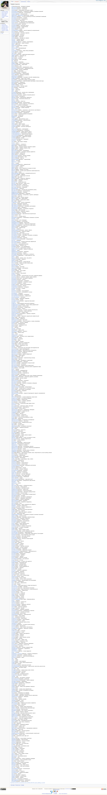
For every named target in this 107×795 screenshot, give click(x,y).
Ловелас (13, 346)
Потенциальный (15, 470)
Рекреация (14, 534)
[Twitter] (52, 791)
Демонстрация (15, 156)
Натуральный (14, 398)
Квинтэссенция (15, 265)
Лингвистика (17, 785)
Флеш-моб (14, 720)
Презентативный (15, 479)
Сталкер (13, 633)
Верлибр (13, 101)
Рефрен (13, 565)
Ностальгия (14, 404)
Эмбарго (13, 776)
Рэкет (13, 572)
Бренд (13, 83)
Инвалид (13, 218)
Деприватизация (15, 159)
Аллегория (14, 25)
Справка (3, 17)
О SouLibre (55, 793)
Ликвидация (14, 338)
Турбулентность (15, 696)
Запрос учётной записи (99, 0)
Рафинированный (15, 514)
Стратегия (14, 642)
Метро (13, 369)
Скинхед (13, 613)
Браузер (13, 82)
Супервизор (14, 653)
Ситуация (13, 611)
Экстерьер (14, 771)
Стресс (13, 643)
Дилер (13, 180)
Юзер (13, 778)
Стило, (13, 639)
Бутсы (13, 88)
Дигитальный (14, 174)
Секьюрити (14, 589)
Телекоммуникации (15, 666)
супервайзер (19, 653)
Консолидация (15, 294)
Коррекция (14, 312)
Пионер (13, 455)
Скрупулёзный (15, 614)
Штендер (13, 764)
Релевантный (14, 538)
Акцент (13, 22)
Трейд (13, 685)
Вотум (13, 113)
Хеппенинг (14, 742)
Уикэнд (13, 701)
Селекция (14, 591)
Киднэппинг (14, 268)
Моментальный (15, 380)
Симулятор (14, 604)
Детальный (14, 165)
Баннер (13, 59)
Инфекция (14, 250)
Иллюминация (14, 208)
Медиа (13, 359)
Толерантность (15, 675)
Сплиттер (13, 625)
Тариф (13, 663)
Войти (105, 0)
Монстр (13, 384)
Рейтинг (13, 529)
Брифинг (13, 84)
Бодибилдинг (14, 77)
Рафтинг (13, 515)
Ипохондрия (14, 254)
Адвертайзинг (14, 15)
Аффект (13, 55)
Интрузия (13, 247)
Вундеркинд (14, 116)
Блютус (13, 74)
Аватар (13, 10)
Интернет (13, 245)
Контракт (13, 299)
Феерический (14, 715)
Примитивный (14, 494)
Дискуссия (14, 185)
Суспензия (14, 657)
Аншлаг (13, 34)
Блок (13, 72)
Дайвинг (13, 146)
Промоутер (14, 501)
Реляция (13, 544)
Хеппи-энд (14, 743)
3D (12, 6)
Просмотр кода (23, 1)
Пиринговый (14, 456)
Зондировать (14, 202)
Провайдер (14, 495)
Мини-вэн (14, 370)
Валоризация (14, 94)
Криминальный (15, 319)
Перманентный (15, 447)
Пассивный (14, 438)
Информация (14, 252)
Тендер (13, 667)
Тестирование (14, 671)
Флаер (13, 719)
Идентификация (15, 206)
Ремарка (13, 546)
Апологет (13, 39)
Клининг (13, 270)
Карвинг (13, 260)
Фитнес (13, 718)
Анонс (13, 31)
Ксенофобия (14, 321)
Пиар (13, 452)
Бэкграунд (14, 92)
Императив (14, 212)
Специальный (14, 620)
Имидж (13, 209)
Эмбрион (13, 777)
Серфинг (13, 595)
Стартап (13, 635)
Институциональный (16, 241)
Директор (13, 175)
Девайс (13, 149)
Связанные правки (4, 25)
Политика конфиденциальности (47, 793)
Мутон (13, 394)
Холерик (13, 749)
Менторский (14, 365)
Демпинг (13, 158)
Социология (14, 619)
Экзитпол (13, 766)
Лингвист (13, 341)
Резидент (13, 524)
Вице (13, 108)
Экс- (12, 767)
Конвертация (14, 285)
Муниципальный (15, 393)
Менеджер (14, 360)
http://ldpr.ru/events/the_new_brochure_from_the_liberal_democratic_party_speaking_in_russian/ (27, 782)
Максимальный (15, 351)
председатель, (14, 623)
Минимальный (15, 371)
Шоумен (13, 762)
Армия (13, 44)
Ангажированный (15, 30)
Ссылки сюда (4, 24)
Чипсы (13, 753)
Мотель (13, 389)
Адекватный (14, 16)
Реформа (13, 563)
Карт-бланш (14, 261)
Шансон (13, 754)
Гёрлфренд (14, 131)
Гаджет (13, 118)
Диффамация (14, 192)
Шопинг (13, 759)
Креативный (14, 316)
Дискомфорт (14, 184)
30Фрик (13, 729)
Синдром (13, 608)
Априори (13, 40)
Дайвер (13, 145)
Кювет (13, 326)
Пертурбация (14, 450)
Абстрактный (14, 8)
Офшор (13, 427)
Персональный (15, 448)
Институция (14, 242)
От (12, 422)
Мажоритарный (15, 350)
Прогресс (13, 499)
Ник (12, 402)
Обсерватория (14, 409)
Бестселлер (14, 64)
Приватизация (14, 491)
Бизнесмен (14, 67)
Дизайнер (13, 178)
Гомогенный (14, 139)
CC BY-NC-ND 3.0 (68, 788)
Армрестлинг (14, 45)
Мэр (12, 395)
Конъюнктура (14, 309)
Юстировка (14, 781)
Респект (13, 557)
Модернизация (15, 376)
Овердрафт (14, 412)
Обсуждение (17, 1)
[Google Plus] (57, 791)
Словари (22, 785)
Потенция (14, 471)
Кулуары (13, 322)
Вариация (14, 97)
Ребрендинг (14, 517)
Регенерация (14, 520)
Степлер (13, 637)
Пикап (13, 453)
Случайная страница (5, 16)
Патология (14, 441)
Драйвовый (14, 197)
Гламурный (14, 136)
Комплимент (14, 283)
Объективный (14, 410)
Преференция (14, 489)
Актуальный (14, 21)
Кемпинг (13, 266)
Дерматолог (14, 161)
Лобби (13, 343)
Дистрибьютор (15, 190)
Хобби (13, 747)
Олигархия (14, 414)
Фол (12, 723)
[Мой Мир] (54, 791)
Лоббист (13, 345)
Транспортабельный (16, 680)
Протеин (13, 503)
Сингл (13, 606)
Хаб (12, 735)
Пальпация (14, 432)
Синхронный (14, 610)
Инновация (14, 231)
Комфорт (13, 284)
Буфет (13, 89)
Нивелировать (14, 400)
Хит (12, 744)
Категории (13, 785)
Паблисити (14, 429)
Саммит (13, 577)
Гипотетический (15, 135)
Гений (13, 127)
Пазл (13, 431)
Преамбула (14, 475)
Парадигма (14, 434)
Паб (12, 428)
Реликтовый (14, 543)
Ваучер (13, 98)
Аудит (13, 53)
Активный (14, 20)
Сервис (13, 594)
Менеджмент (14, 361)
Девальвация (14, 150)
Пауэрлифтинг (14, 442)
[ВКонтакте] (51, 791)
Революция (14, 519)
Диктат (13, 179)
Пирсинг (13, 457)
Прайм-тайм (14, 472)
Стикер (13, 638)
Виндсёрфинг (14, 102)
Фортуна (13, 725)
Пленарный (14, 461)
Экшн (13, 773)
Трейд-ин (13, 686)
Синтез (13, 609)
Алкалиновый (14, 24)
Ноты (2, 33)
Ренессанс (14, 548)
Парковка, (14, 437)
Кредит (13, 317)
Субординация (15, 648)
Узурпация (14, 700)
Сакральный (14, 576)
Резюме (13, 527)
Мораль (13, 388)
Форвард (13, 724)
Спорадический (15, 628)
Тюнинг (13, 699)
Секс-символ (14, 585)
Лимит (13, 340)
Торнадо (13, 676)
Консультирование (15, 297)
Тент (12, 668)
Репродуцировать (15, 552)
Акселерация (14, 17)
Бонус (13, 79)
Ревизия (13, 518)
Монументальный (15, 386)
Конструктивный (15, 295)
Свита (13, 581)
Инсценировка (14, 244)
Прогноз (13, 498)
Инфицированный (15, 251)
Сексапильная (14, 586)
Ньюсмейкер (14, 407)
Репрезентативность (16, 551)
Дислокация (14, 187)
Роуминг (13, 571)
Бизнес (13, 65)
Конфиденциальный (16, 304)
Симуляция (14, 605)
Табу (13, 658)
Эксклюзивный (15, 768)
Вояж (13, 115)
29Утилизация (14, 702)
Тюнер (13, 697)
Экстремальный (15, 772)
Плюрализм (14, 462)
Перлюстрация (15, 446)
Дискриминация (15, 188)
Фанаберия (14, 710)
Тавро (13, 659)
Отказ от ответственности (63, 793)
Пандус (13, 433)
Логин (13, 347)
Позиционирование (15, 465)
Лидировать (14, 336)
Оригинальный (15, 419)
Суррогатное (14, 656)
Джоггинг (13, 169)
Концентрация (14, 307)
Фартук (13, 711)
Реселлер (13, 553)
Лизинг (13, 337)
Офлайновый (14, 426)
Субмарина (14, 647)
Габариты (14, 117)
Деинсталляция (15, 155)
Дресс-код (14, 198)
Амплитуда (14, 27)
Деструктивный (15, 164)
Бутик (13, 87)
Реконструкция (15, 533)
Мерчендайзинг (15, 366)
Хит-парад (14, 745)
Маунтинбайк (14, 357)
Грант (13, 141)
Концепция (14, 308)
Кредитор (13, 318)
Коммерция (14, 279)
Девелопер (14, 151)
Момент (13, 379)
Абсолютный (14, 7)
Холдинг (13, 748)
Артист (13, 46)
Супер (13, 652)
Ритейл (13, 568)
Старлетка (14, 634)
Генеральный (14, 125)
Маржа (13, 355)
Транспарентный (15, 678)
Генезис (13, 122)
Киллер (13, 269)
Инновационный (15, 232)
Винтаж (13, 103)
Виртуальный (14, 107)
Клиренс (13, 273)
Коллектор (14, 276)
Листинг (13, 342)
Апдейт (13, 36)
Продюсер (14, 496)
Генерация (14, 126)
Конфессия (14, 303)
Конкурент (14, 288)
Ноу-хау (13, 405)
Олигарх (13, 413)
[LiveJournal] (56, 791)
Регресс (13, 523)
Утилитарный (14, 704)
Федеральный (14, 714)
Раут (12, 513)
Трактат (13, 677)
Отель (13, 423)
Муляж (13, 391)
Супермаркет (14, 654)
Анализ (13, 29)
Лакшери (13, 328)
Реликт (13, 542)
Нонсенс (13, 403)
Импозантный (14, 213)
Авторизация (14, 11)
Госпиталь (14, 140)
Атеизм (13, 51)
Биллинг (13, 69)
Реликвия (14, 541)
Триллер (13, 695)
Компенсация (14, 280)
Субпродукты (14, 649)
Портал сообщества (5, 12)
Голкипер (13, 137)
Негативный (14, 399)
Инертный (14, 227)
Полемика (14, 466)
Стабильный (14, 630)
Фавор (13, 705)
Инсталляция (14, 236)
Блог (13, 70)
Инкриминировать (15, 230)
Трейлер (13, 690)
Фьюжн (13, 734)
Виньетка (13, 106)
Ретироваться (14, 561)
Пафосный (14, 443)
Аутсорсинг (14, 54)
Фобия (13, 721)
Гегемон (13, 121)
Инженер (13, 228)
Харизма (13, 738)
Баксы (13, 58)
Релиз (13, 539)
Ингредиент (14, 221)
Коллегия (13, 274)
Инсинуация (14, 233)
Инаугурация (14, 217)
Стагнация (14, 632)
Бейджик (13, 63)
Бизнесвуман (14, 68)
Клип (13, 271)
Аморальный (14, 26)
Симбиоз (13, 601)
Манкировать (14, 352)
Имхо (13, 216)
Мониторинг (14, 383)
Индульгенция (14, 225)
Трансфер (14, 681)
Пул (12, 508)
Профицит (14, 505)
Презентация (14, 480)
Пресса (13, 484)
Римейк (13, 567)
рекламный (14, 691)
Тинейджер (14, 672)
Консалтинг (14, 290)
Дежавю (13, 154)
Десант (13, 163)
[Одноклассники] (53, 791)
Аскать (13, 49)
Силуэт (13, 600)
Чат (12, 752)
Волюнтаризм (14, 112)
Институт (13, 240)
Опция (13, 417)
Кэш (12, 327)
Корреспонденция (15, 313)
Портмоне (14, 467)
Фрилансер (14, 730)
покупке (13, 687)
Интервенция (14, 237)
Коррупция (14, 314)
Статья (12, 1)
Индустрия (14, 226)
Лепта (13, 333)
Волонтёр (14, 111)
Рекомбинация (15, 532)
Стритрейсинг (14, 644)
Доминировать (15, 194)
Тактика (13, 661)
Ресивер (13, 556)
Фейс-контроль (15, 716)
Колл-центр (14, 275)
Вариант (13, 96)
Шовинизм (14, 758)
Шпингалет (14, 763)
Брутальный (14, 86)
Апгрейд (13, 35)
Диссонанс (14, 189)
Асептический (14, 48)
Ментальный (14, 364)
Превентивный (15, 476)
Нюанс (13, 408)
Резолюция (14, 525)
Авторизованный (15, 12)
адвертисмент (20, 15)
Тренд (13, 692)
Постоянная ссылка (5, 29)
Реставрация (14, 558)
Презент (13, 477)
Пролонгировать (15, 500)
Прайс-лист (14, 474)
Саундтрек (14, 580)
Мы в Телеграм (54, 792)
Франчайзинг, (14, 728)
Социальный (14, 618)
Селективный (14, 590)
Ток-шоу (13, 673)
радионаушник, (15, 75)
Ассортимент (14, 50)
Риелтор (13, 566)
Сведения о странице (5, 30)
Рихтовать (14, 570)
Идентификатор (15, 204)
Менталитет (14, 362)
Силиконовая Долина (16, 599)
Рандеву (13, 510)
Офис (13, 424)
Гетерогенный (14, 130)
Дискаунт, (14, 183)
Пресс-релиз (14, 485)
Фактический (14, 709)
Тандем (13, 662)
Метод (13, 367)
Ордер (13, 418)
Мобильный (14, 374)
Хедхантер (14, 740)
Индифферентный (15, 223)
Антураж (13, 32)
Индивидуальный (15, 222)
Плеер (13, 460)
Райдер (13, 509)
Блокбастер (14, 73)
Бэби (13, 91)
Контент (13, 298)
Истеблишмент (15, 255)
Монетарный (14, 381)
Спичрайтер (14, 624)
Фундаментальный (15, 733)
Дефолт (13, 168)
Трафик (13, 683)
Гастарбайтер (14, 120)
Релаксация (14, 537)
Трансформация (15, 682)
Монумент (14, 385)
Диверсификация (15, 173)
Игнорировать (14, 207)
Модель (13, 375)
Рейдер (13, 528)
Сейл (13, 584)
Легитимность (14, 331)
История (28, 1)
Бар (12, 60)
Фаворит (13, 706)
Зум (12, 203)
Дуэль (13, 201)
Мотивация (14, 390)
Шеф (13, 757)
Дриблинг (14, 199)
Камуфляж (14, 259)
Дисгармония (14, 182)
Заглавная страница (5, 11)
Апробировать (15, 41)
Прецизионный (15, 490)
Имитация (14, 211)
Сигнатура (14, 596)
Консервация (14, 293)
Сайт (13, 575)
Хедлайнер (14, 739)
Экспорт (13, 769)
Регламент (14, 522)
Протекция (14, 504)
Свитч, (13, 582)
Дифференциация (15, 193)
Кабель (13, 256)
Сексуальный (14, 587)
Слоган (13, 615)
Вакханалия (14, 93)
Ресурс (13, 560)
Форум (13, 726)
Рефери (13, 562)
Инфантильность (15, 249)
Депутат (13, 160)
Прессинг (13, 486)
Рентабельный (15, 549)
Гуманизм (14, 144)
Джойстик (14, 170)
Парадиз (13, 436)
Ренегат (13, 547)
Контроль (14, 302)
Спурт (13, 629)
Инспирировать (15, 235)
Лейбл (13, 332)
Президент (14, 481)
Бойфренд (14, 78)
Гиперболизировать (16, 132)
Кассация (13, 264)
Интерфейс (14, 246)
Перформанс (14, 451)
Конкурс (13, 289)
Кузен (13, 323)
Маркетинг (14, 356)
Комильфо (14, 278)
